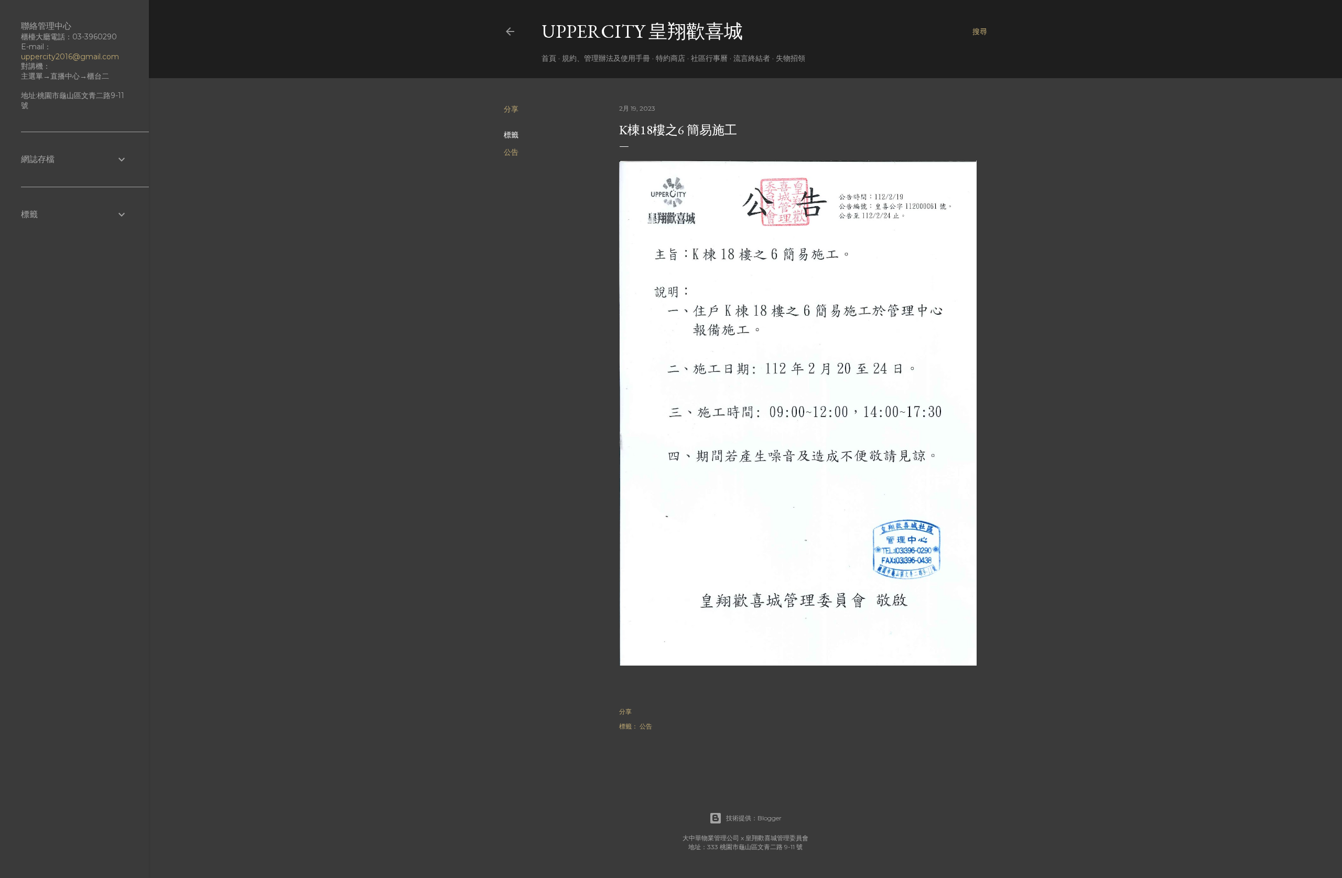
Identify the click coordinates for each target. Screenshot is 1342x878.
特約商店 (670, 58)
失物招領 (790, 58)
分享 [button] (511, 109)
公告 (511, 152)
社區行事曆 (709, 58)
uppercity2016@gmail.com (70, 56)
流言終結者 (751, 58)
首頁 (549, 58)
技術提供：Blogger (754, 818)
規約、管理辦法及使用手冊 (606, 58)
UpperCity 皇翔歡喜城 (642, 31)
